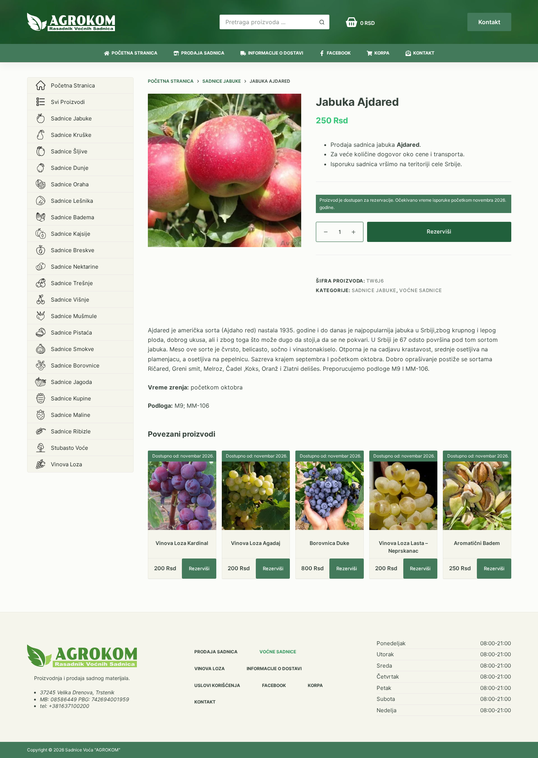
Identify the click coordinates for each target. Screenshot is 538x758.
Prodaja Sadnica (202, 53)
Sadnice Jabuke (374, 290)
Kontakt (489, 22)
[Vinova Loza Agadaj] (256, 496)
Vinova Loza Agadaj (255, 543)
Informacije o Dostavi (275, 53)
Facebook (339, 53)
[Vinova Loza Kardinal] (182, 496)
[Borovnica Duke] (329, 496)
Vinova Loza (209, 668)
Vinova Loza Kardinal (182, 543)
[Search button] (322, 22)
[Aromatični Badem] (477, 496)
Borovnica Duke (329, 543)
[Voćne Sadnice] (82, 656)
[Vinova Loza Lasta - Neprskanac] (403, 496)
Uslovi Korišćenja (217, 685)
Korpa (381, 53)
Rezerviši (439, 231)
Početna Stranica (134, 53)
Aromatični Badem (477, 543)
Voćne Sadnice (420, 290)
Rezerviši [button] (199, 568)
